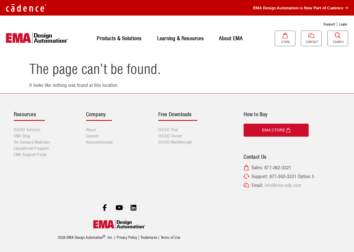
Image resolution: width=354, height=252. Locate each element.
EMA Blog (22, 135)
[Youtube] (119, 207)
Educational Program (31, 148)
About (91, 129)
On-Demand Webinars (32, 142)
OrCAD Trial (168, 129)
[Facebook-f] (104, 207)
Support (329, 24)
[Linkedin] (133, 207)
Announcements (99, 142)
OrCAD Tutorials (27, 129)
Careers (92, 135)
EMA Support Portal (30, 154)
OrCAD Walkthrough (175, 142)
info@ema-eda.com (283, 185)
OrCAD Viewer (170, 135)
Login (343, 24)
